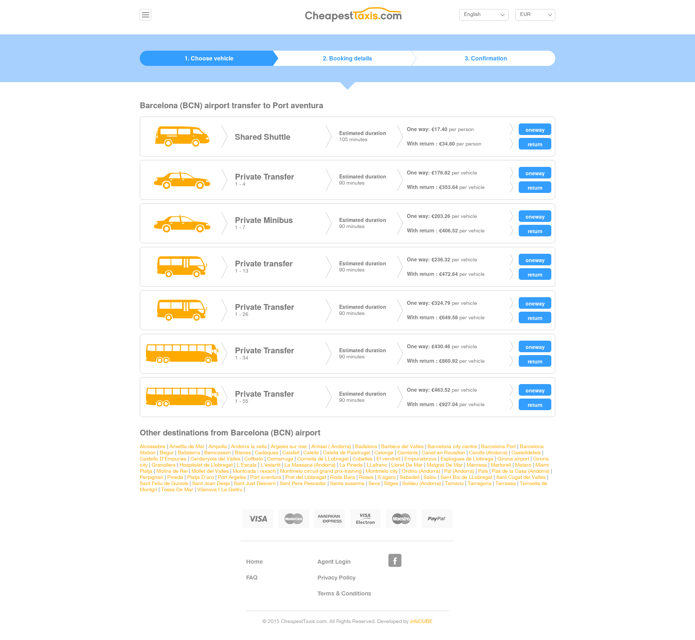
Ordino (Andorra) (421, 471)
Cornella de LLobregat (323, 459)
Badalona (366, 447)
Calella (311, 453)
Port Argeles (232, 477)
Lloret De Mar (407, 465)
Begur (167, 453)
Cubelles (362, 459)
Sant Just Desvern (255, 483)
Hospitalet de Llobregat (206, 465)
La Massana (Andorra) (310, 465)
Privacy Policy (336, 577)
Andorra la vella (249, 447)
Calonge (383, 453)
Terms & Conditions (344, 593)
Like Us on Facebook (394, 560)
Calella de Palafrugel (346, 453)
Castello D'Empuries (163, 459)
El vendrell (388, 459)
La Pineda (351, 465)
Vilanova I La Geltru (220, 490)
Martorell (501, 465)
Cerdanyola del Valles (215, 459)
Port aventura (265, 477)
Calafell (290, 453)
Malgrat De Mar (445, 465)
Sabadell (410, 477)
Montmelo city (382, 471)
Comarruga (280, 459)
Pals (483, 471)
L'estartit (271, 465)
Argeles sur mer (289, 447)
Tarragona (480, 483)
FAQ (251, 577)
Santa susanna (347, 483)
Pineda (175, 477)
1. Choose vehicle (209, 58)
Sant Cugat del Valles (521, 477)
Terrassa (506, 483)
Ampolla (217, 447)
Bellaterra (189, 453)
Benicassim (217, 453)
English (472, 14)
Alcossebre (152, 447)
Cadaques (266, 453)
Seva (374, 483)
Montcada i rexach (254, 471)
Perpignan (151, 477)
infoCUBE (421, 621)
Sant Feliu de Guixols (164, 483)
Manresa (477, 465)
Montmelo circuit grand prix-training (321, 471)
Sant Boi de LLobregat (466, 477)
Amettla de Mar (187, 447)
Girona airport (513, 459)
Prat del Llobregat (305, 477)
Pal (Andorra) (459, 471)
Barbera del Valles (402, 447)
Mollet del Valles (210, 471)
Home (254, 561)
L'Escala (247, 465)
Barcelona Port (498, 447)
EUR (525, 14)
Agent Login (333, 561)
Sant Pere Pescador (303, 483)
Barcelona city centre (452, 447)
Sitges (391, 483)
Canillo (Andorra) (488, 453)
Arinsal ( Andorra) (331, 447)
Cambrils (407, 453)
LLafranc (377, 465)
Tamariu (454, 483)
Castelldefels (526, 453)
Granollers (164, 465)
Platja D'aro (200, 477)
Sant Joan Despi (211, 483)
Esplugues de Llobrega (467, 459)
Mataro (523, 465)
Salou (430, 477)
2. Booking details (347, 58)
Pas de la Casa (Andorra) (520, 471)
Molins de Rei (172, 471)
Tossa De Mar (177, 490)
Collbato (253, 459)
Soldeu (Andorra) (421, 483)
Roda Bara (342, 477)
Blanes (243, 453)
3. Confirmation (486, 58)
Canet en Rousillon (443, 453)
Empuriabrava (420, 459)
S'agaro (387, 477)
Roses (366, 477)
